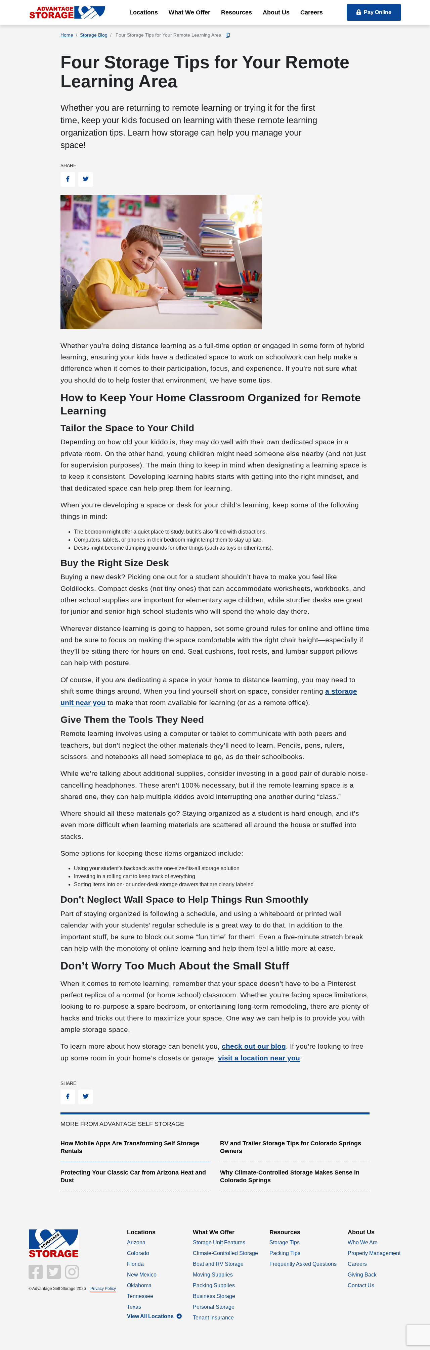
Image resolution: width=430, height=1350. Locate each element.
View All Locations (151, 1316)
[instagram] (70, 1276)
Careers (311, 12)
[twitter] (53, 1276)
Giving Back (362, 1275)
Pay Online (377, 12)
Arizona (136, 1242)
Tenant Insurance (213, 1317)
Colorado (138, 1253)
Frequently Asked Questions (303, 1264)
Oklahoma (139, 1285)
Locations (143, 12)
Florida (135, 1264)
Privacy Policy (103, 1288)
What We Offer (189, 12)
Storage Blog (94, 35)
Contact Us (361, 1285)
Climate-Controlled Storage (225, 1253)
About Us (276, 12)
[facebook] (36, 1276)
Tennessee (140, 1296)
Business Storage (214, 1296)
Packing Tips (284, 1253)
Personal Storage (213, 1307)
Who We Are (363, 1242)
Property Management (374, 1253)
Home (66, 35)
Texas (134, 1307)
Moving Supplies (213, 1275)
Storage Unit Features (219, 1242)
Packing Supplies (214, 1285)
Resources (236, 12)
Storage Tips (284, 1242)
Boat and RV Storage (218, 1264)
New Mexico (142, 1275)
